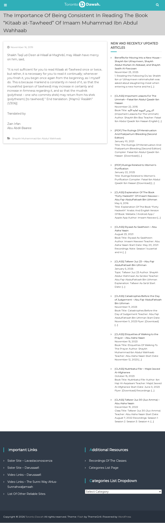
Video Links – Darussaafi (24, 475)
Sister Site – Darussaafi (23, 468)
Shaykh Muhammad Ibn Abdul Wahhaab (36, 138)
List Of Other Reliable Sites (26, 494)
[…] (152, 86)
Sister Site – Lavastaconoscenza (29, 460)
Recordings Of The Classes (107, 460)
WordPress (124, 516)
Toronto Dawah (34, 516)
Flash (80, 516)
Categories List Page (104, 468)
